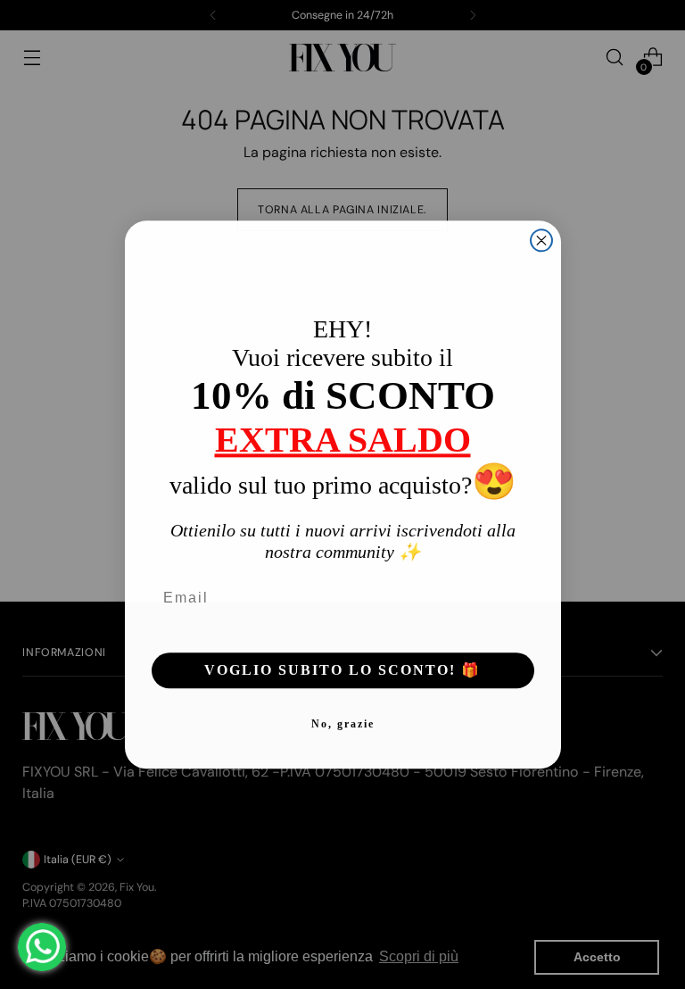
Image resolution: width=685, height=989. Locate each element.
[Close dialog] (541, 240)
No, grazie (343, 724)
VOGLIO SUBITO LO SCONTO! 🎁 (342, 669)
